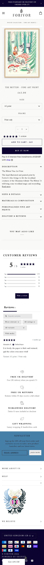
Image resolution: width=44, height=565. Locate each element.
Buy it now (22, 150)
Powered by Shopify (14, 557)
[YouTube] (32, 561)
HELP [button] (5, 476)
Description (10, 166)
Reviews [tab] (10, 307)
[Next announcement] (41, 3)
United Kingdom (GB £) (17, 535)
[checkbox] (9, 333)
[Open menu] (5, 13)
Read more (6, 186)
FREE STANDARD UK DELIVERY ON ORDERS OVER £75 (22, 3)
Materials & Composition (18, 200)
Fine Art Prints (30, 23)
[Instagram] (26, 561)
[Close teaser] (25, 558)
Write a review (22, 295)
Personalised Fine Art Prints (16, 208)
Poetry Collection (14, 23)
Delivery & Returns (14, 216)
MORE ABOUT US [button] (11, 468)
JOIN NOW (35, 452)
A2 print (8, 106)
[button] (22, 274)
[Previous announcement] (2, 3)
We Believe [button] (8, 521)
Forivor (9, 554)
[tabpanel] (22, 338)
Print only (8, 120)
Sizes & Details (11, 194)
